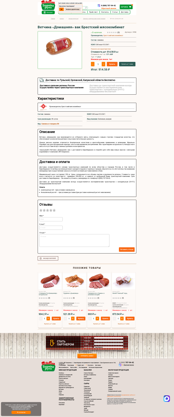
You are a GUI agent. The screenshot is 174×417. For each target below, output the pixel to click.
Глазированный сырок (114, 391)
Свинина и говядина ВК (50, 124)
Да (61, 9)
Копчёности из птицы (65, 385)
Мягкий (86, 410)
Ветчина (61, 389)
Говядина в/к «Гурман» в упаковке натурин (96, 294)
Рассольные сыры (89, 404)
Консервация (87, 378)
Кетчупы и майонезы (90, 375)
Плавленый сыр (113, 384)
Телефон (87, 341)
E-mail (86, 344)
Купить (112, 64)
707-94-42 (126, 362)
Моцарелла (87, 406)
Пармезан (87, 386)
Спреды (110, 375)
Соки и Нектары (88, 373)
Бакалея (88, 370)
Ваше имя (87, 338)
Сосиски (61, 380)
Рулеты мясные (63, 378)
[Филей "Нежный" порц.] (123, 281)
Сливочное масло (113, 373)
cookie (28, 406)
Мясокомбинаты (63, 367)
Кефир (110, 387)
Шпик (60, 391)
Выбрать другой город (72, 9)
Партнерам (70, 365)
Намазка (61, 394)
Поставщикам (83, 367)
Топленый (87, 392)
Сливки (110, 389)
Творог (110, 380)
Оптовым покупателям (95, 367)
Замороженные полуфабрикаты (66, 399)
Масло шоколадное (113, 376)
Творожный (87, 390)
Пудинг (110, 382)
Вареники (61, 404)
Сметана (110, 378)
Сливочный (87, 388)
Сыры (86, 383)
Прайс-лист (93, 12)
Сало (60, 393)
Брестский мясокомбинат (113, 35)
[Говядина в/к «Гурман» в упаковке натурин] (99, 281)
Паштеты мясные (64, 384)
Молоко (110, 385)
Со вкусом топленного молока (93, 399)
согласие (85, 350)
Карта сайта (73, 367)
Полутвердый (88, 395)
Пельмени (62, 402)
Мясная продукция (68, 370)
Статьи (115, 12)
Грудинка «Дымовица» (71, 293)
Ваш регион (88, 347)
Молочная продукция (118, 370)
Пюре (85, 376)
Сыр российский (88, 401)
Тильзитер (87, 403)
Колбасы (61, 373)
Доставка (124, 12)
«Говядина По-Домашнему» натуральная (48, 294)
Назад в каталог (49, 258)
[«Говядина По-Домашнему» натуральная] (50, 281)
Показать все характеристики (101, 49)
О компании (62, 365)
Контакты (105, 12)
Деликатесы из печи (64, 376)
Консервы (87, 380)
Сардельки (62, 382)
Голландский (87, 393)
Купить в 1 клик (127, 64)
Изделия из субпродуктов (66, 387)
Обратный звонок (108, 8)
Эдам (85, 408)
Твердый (86, 397)
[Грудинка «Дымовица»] (74, 281)
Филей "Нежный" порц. (119, 293)
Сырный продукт (89, 412)
